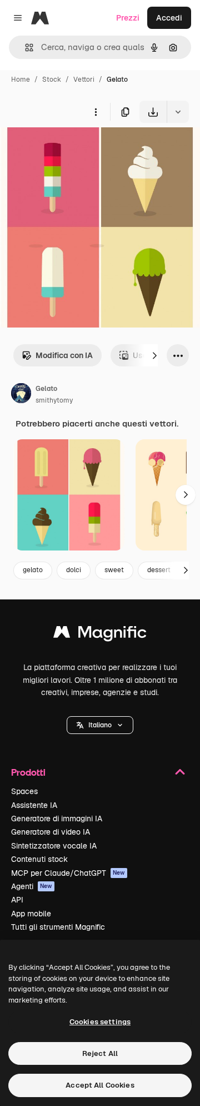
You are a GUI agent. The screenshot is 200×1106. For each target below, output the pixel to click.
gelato (33, 570)
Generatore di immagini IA (56, 819)
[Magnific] (100, 634)
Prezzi (127, 18)
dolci (73, 570)
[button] (100, 725)
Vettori (83, 79)
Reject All (100, 1053)
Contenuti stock (39, 859)
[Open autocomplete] (24, 47)
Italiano (100, 725)
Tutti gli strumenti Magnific (58, 927)
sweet (114, 570)
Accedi (169, 18)
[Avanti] (154, 355)
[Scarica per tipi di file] (178, 112)
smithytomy (54, 400)
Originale (73, 148)
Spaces (24, 791)
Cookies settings (100, 1021)
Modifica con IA (64, 355)
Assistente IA (34, 805)
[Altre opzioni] (95, 112)
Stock (51, 79)
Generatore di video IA (50, 832)
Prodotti (28, 772)
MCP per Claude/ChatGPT (68, 873)
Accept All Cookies (100, 1085)
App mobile (31, 914)
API (17, 900)
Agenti (31, 886)
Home (20, 79)
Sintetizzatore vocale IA (54, 846)
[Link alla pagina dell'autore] (21, 394)
